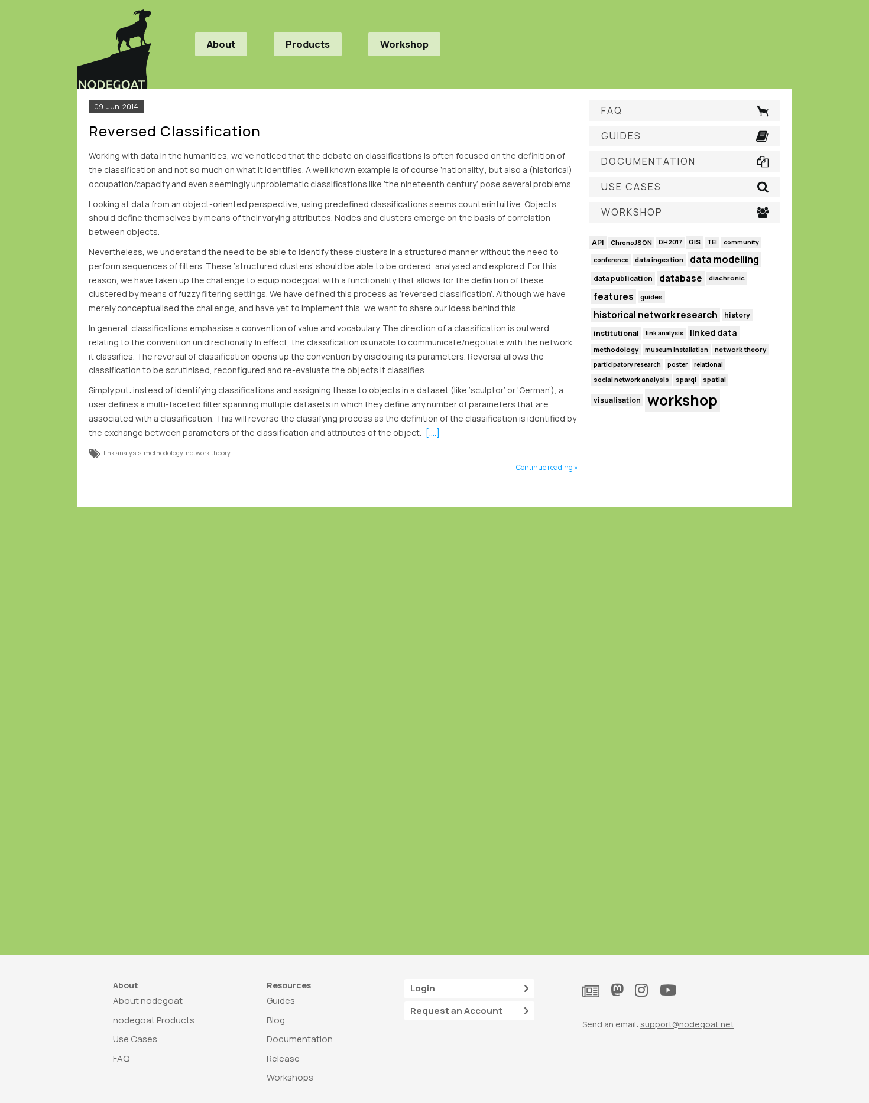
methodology (163, 452)
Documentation (300, 1039)
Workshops (290, 1077)
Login (422, 988)
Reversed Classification (175, 131)
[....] (433, 432)
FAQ (121, 1058)
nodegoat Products (153, 1020)
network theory (208, 452)
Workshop (404, 44)
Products (308, 44)
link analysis (122, 452)
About (221, 44)
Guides (281, 1000)
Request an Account (456, 1010)
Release (283, 1058)
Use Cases (135, 1039)
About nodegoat (148, 1000)
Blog (276, 1020)
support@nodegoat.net (687, 1024)
